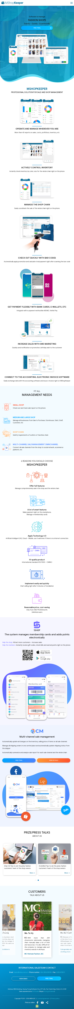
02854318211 (60, 972)
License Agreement (43, 998)
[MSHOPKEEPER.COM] (12, 3)
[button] (35, 880)
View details (53, 760)
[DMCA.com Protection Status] (37, 1006)
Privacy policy (55, 998)
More (31, 873)
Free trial (37, 28)
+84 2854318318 (45, 972)
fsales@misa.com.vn (21, 972)
